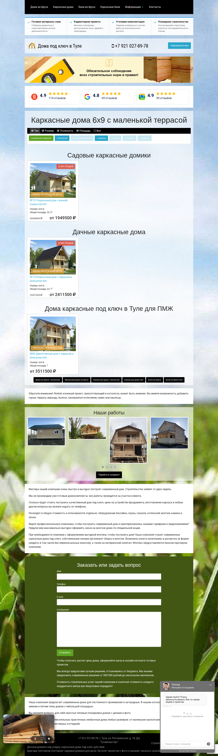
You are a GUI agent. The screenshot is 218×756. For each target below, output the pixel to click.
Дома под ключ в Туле (59, 46)
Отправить (65, 652)
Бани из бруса (87, 6)
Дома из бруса (39, 6)
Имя (59, 571)
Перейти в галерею (108, 474)
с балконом (62, 138)
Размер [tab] (49, 130)
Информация (133, 6)
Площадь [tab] (85, 130)
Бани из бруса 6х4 (174, 380)
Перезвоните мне (179, 45)
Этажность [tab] (66, 130)
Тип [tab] (36, 130)
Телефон (61, 584)
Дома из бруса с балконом (48, 380)
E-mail (60, 597)
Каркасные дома (63, 6)
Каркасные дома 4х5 (133, 380)
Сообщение (63, 609)
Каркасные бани (110, 6)
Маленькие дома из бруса (76, 380)
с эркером (101, 138)
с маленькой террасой (41, 138)
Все (98, 130)
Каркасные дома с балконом (106, 380)
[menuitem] (39, 7)
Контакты (155, 6)
